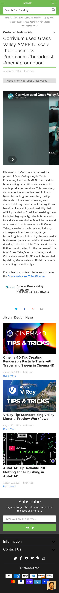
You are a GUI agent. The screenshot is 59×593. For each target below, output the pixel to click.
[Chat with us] (51, 585)
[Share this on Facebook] (24, 308)
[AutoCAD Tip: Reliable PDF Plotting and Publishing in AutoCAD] (29, 449)
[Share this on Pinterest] (33, 308)
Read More (9, 375)
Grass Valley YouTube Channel (26, 276)
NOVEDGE (33, 568)
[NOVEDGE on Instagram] (43, 558)
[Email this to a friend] (41, 308)
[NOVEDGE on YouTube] (26, 558)
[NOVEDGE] (27, 3)
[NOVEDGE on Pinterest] (37, 558)
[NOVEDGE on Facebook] (21, 558)
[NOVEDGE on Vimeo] (32, 558)
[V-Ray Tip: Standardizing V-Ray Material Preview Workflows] (29, 396)
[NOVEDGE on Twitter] (15, 558)
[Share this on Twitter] (16, 308)
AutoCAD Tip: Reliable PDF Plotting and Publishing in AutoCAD (24, 472)
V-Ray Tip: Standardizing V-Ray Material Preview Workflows (28, 417)
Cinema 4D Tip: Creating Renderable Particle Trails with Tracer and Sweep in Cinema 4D (28, 361)
